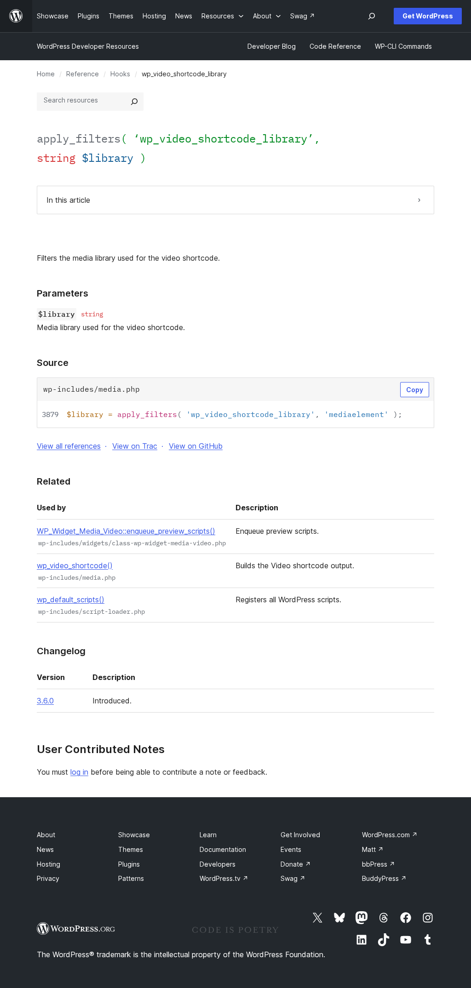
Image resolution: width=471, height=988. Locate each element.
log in (79, 772)
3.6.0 (45, 700)
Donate (296, 864)
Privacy (48, 878)
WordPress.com (390, 835)
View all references (69, 446)
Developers (218, 864)
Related (53, 481)
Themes (130, 849)
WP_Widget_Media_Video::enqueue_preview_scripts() (126, 531)
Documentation (223, 849)
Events (291, 849)
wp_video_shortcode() (75, 565)
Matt (373, 849)
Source (53, 362)
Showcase (134, 835)
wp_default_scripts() (70, 599)
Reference (82, 74)
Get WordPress (427, 16)
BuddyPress (384, 878)
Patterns (131, 878)
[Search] (134, 101)
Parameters (62, 293)
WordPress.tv (224, 878)
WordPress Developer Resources (88, 46)
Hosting (48, 864)
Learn (208, 835)
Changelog (61, 651)
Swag (293, 878)
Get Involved (300, 835)
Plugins (129, 864)
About (46, 835)
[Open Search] (372, 16)
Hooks (120, 74)
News (45, 849)
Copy (414, 390)
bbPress (378, 864)
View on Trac (134, 446)
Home (46, 74)
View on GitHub (196, 446)
